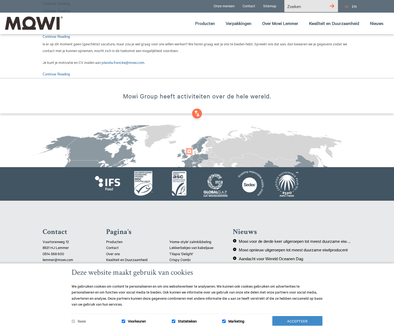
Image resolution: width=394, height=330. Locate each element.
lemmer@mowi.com (58, 259)
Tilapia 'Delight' (181, 253)
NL (347, 6)
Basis (82, 320)
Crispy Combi (180, 259)
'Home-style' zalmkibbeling (190, 241)
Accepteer (297, 320)
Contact (112, 247)
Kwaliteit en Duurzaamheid (127, 259)
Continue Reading (56, 37)
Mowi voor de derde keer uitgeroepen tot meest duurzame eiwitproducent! (292, 241)
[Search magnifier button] (332, 6)
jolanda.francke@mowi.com (123, 62)
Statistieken (187, 320)
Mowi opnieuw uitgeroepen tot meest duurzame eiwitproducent (290, 249)
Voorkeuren (137, 320)
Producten (114, 241)
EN (354, 6)
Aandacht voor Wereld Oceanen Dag (268, 258)
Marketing (236, 320)
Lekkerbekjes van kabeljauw (191, 247)
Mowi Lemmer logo (33, 23)
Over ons (113, 253)
